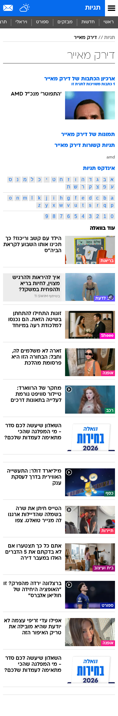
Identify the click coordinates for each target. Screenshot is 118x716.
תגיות (92, 8)
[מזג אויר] (25, 8)
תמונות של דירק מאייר (88, 134)
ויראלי (21, 22)
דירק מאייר (85, 37)
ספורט (42, 22)
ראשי (108, 22)
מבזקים (65, 22)
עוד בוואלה (102, 228)
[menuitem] (88, 22)
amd (111, 157)
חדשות (88, 22)
